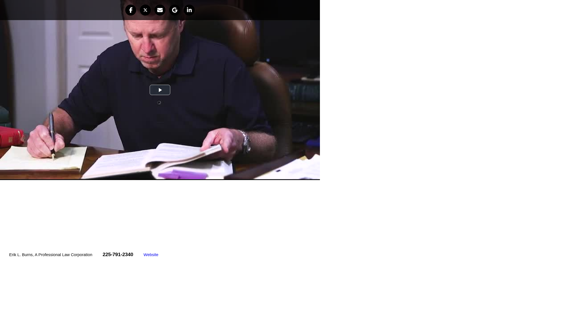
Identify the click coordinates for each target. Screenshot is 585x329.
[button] (130, 10)
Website (151, 254)
